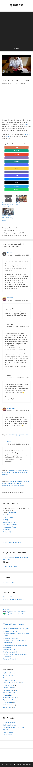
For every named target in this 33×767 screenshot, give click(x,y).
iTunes (7, 136)
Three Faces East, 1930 (11, 638)
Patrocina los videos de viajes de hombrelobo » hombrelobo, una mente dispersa (16, 472)
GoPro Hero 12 (13, 512)
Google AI (16, 154)
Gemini (16, 157)
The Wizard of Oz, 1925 (10, 631)
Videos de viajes (14, 228)
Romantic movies (8, 700)
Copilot (16, 172)
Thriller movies (8, 705)
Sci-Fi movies (7, 702)
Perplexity (16, 161)
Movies (21, 624)
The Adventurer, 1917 (10, 652)
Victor (9, 442)
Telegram (16, 186)
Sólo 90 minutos (8, 730)
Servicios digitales (9, 597)
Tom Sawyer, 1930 (9, 649)
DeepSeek (16, 165)
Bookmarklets (7, 735)
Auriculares (6, 515)
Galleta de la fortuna (9, 725)
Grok (16, 182)
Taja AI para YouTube (10, 524)
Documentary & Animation (11, 683)
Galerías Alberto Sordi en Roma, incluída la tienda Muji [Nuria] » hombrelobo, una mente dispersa (16, 483)
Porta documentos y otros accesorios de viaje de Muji (7, 204)
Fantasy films (7, 687)
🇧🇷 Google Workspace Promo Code (14, 614)
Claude (16, 147)
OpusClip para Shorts (10, 522)
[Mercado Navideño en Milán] (21, 198)
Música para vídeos (9, 527)
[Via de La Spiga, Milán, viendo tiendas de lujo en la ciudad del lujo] (8, 211)
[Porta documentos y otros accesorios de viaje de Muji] (8, 198)
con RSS (27, 134)
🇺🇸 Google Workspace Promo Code (14, 612)
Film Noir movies (8, 690)
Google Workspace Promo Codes (13, 727)
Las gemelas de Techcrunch (13, 230)
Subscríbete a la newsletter (12, 542)
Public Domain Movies (10, 566)
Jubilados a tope (8, 582)
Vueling (5, 520)
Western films (7, 707)
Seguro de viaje (8, 517)
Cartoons (6, 678)
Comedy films (7, 680)
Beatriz (9, 253)
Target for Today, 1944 (10, 659)
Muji (26, 124)
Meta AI (16, 179)
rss (14, 673)
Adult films (6, 675)
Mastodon (6, 610)
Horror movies (7, 692)
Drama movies (7, 685)
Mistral (16, 168)
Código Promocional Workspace (13, 599)
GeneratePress (26, 764)
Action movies (7, 673)
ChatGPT (16, 150)
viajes (6, 228)
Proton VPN (7, 532)
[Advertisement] (16, 28)
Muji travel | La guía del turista (19, 435)
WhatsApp (16, 189)
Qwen (16, 175)
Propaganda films (8, 697)
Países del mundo (9, 722)
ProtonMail (6, 529)
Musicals (6, 695)
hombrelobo (17, 4)
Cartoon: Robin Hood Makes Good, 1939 (16, 629)
